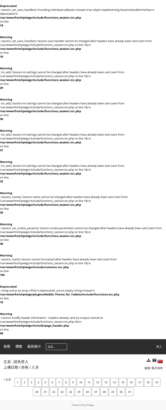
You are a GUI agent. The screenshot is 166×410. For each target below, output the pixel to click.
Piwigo (90, 405)
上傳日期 (10, 367)
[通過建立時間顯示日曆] (154, 360)
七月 (8, 379)
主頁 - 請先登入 (15, 361)
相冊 (6, 346)
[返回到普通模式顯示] (148, 360)
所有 (25, 367)
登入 (159, 346)
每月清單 (157, 368)
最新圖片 (34, 346)
